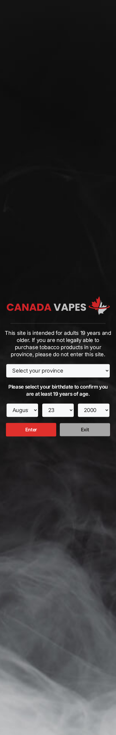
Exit (85, 430)
